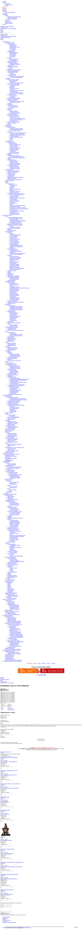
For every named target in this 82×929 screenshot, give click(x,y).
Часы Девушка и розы (4, 814)
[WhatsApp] (6, 690)
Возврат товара (8, 22)
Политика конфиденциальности (9, 922)
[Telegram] (8, 690)
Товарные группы (9, 4)
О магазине (5, 14)
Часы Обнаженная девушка (6, 840)
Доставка (5, 11)
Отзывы (4, 24)
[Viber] (4, 690)
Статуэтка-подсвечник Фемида (6, 853)
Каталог (4, 2)
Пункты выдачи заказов (10, 12)
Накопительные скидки (12, 17)
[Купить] (0, 809)
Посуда (39, 663)
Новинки (5, 8)
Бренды (4, 9)
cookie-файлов (19, 927)
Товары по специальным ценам (14, 16)
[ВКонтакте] (1, 690)
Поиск (1, 29)
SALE (4, 6)
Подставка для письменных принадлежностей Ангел (11, 866)
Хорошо (75, 927)
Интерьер (44, 663)
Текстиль (48, 663)
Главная (4, 1)
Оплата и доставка (7, 920)
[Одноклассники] (3, 690)
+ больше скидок (41, 674)
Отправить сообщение (5, 913)
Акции (6, 15)
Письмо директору (9, 23)
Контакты (5, 13)
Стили (6, 5)
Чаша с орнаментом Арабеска (6, 894)
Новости (4, 919)
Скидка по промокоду (12, 18)
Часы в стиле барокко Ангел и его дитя (8, 774)
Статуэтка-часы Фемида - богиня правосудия (9, 788)
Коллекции (7, 3)
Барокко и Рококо (11, 709)
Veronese (27, 724)
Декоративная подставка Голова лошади (8, 878)
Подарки (4, 10)
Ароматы (53, 663)
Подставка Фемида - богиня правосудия (8, 761)
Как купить (7, 21)
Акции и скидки (6, 916)
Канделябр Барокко (4, 801)
